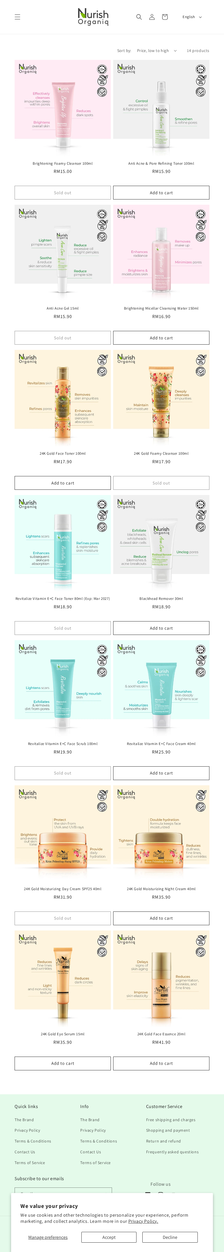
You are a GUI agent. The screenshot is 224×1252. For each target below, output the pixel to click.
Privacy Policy (27, 1130)
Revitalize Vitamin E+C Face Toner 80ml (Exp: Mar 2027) (62, 598)
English (189, 16)
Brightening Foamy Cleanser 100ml (62, 163)
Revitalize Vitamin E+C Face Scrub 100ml (62, 744)
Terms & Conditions (33, 1141)
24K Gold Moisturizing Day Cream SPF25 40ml (62, 889)
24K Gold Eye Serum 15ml (63, 1034)
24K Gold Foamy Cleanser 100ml (161, 453)
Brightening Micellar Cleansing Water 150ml (161, 308)
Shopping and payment (168, 1130)
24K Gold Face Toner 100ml (63, 453)
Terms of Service (30, 1162)
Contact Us (25, 1151)
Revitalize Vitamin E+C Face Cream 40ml (161, 744)
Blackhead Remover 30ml (161, 598)
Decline (170, 1237)
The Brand (24, 1119)
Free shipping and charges (171, 1119)
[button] (17, 17)
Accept (109, 1237)
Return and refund (163, 1141)
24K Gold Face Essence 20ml (161, 1034)
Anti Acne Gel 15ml (63, 308)
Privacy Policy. (143, 1221)
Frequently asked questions (172, 1151)
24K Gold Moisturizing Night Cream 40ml (161, 889)
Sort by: (124, 50)
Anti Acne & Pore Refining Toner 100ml (161, 163)
